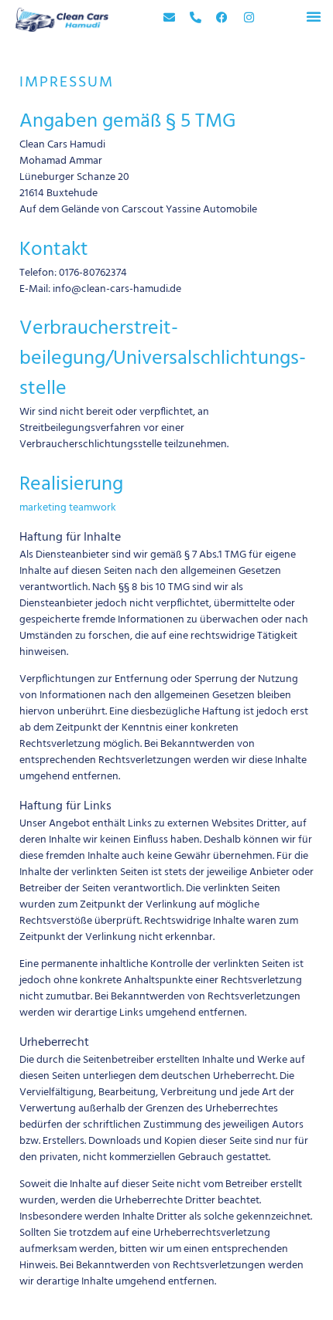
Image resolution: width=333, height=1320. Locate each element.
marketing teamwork (67, 508)
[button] (313, 16)
